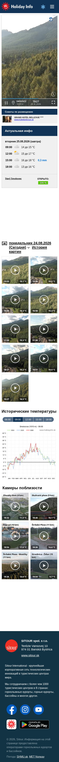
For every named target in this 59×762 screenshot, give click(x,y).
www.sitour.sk (30, 655)
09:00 (18, 419)
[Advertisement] (29, 212)
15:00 (38, 419)
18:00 (49, 419)
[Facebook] (12, 710)
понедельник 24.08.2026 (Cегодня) (30, 245)
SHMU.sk (22, 756)
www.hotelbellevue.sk (24, 119)
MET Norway (36, 756)
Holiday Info (14, 4)
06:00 (8, 419)
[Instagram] (25, 710)
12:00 (28, 419)
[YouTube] (38, 710)
